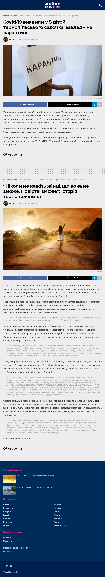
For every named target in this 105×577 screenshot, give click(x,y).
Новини (14, 16)
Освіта (57, 511)
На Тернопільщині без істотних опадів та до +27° (37, 476)
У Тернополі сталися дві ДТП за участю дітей (36, 487)
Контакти (7, 541)
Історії (6, 515)
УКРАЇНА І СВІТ (61, 526)
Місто (6, 526)
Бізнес (6, 504)
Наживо (57, 504)
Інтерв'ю (7, 511)
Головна (6, 16)
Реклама (58, 519)
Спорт (57, 522)
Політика (58, 515)
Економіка (8, 508)
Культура (7, 522)
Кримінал (7, 519)
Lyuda (11, 39)
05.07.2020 (23, 39)
